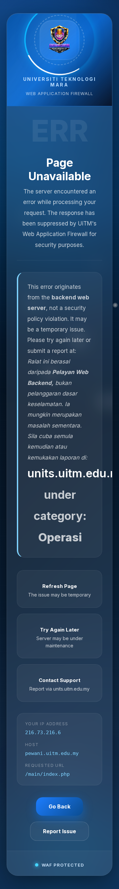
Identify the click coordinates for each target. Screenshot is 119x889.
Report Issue (59, 831)
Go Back (59, 806)
